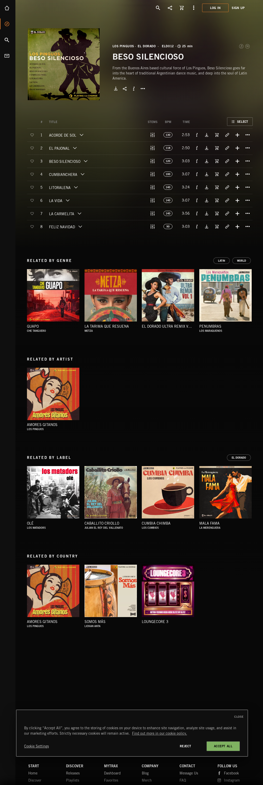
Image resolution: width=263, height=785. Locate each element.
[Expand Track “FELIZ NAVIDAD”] (80, 226)
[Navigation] (194, 8)
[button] (64, 64)
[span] (62, 136)
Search (7, 39)
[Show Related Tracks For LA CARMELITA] (227, 213)
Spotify (248, 46)
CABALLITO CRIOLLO (101, 523)
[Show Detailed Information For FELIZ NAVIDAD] (197, 226)
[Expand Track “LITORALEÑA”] (76, 187)
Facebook (231, 773)
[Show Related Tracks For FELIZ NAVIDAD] (227, 226)
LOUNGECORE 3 (155, 622)
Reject (185, 746)
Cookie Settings (36, 746)
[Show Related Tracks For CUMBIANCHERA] (227, 174)
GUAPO (33, 326)
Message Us (189, 773)
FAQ (183, 780)
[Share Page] (170, 8)
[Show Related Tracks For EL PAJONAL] (227, 148)
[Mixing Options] (152, 135)
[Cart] (182, 8)
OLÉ (30, 523)
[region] (132, 733)
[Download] (116, 88)
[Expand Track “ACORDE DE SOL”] (81, 135)
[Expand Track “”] (62, 122)
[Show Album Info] (134, 88)
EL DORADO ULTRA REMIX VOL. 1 (169, 326)
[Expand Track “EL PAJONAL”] (75, 148)
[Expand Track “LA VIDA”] (67, 200)
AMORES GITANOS (42, 425)
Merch (147, 780)
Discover (7, 23)
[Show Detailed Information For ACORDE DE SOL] (197, 135)
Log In (215, 8)
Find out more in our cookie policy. (159, 733)
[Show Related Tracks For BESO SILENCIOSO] (227, 161)
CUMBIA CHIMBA (156, 523)
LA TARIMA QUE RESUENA (106, 326)
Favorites (111, 780)
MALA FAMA (209, 523)
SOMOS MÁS (95, 622)
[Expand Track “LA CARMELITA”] (79, 213)
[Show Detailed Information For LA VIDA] (197, 200)
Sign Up (238, 8)
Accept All (223, 746)
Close (239, 716)
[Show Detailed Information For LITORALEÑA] (197, 187)
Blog (145, 773)
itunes (242, 46)
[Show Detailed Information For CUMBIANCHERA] (197, 174)
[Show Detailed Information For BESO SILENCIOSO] (197, 161)
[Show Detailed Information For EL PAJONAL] (197, 148)
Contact (7, 55)
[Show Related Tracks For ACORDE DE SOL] (227, 135)
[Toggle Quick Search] (158, 8)
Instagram (232, 780)
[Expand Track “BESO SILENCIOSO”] (85, 161)
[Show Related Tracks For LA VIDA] (227, 200)
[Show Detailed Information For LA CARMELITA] (197, 213)
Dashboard (112, 773)
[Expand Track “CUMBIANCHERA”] (82, 174)
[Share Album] (125, 88)
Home (7, 8)
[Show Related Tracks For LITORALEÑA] (227, 187)
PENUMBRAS (210, 326)
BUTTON (143, 88)
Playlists (72, 780)
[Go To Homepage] (43, 7)
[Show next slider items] (256, 298)
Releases (73, 773)
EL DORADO (147, 46)
